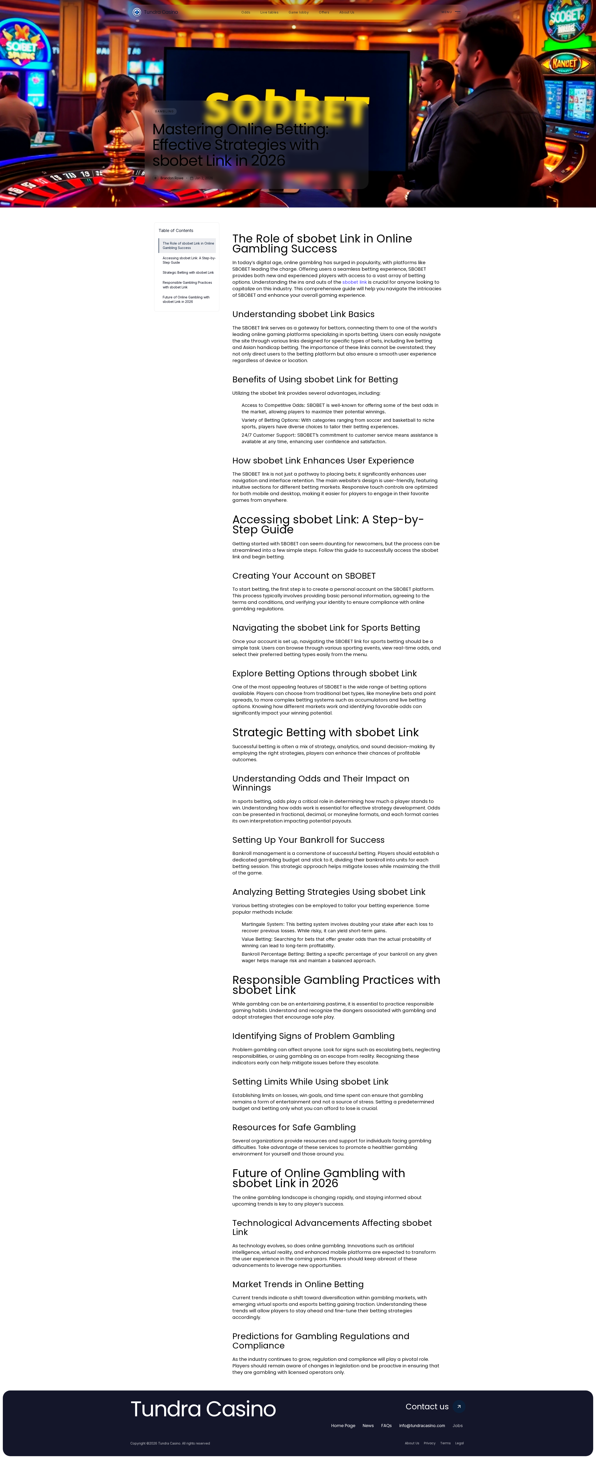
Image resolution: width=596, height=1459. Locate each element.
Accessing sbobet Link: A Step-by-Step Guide (189, 260)
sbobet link (354, 282)
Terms (445, 1443)
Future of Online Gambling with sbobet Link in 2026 (186, 299)
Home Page (343, 1425)
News (368, 1425)
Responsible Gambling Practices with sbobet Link (187, 284)
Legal (459, 1443)
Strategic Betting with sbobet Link (188, 272)
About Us (412, 1443)
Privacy (430, 1443)
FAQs (386, 1425)
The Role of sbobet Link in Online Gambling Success (188, 245)
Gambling (164, 111)
